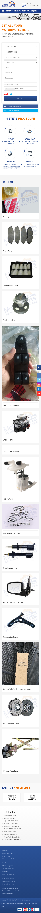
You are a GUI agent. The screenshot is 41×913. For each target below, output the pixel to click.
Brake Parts (7, 251)
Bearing (6, 216)
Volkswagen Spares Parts (12, 839)
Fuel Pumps (8, 499)
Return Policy (30, 903)
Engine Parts (8, 440)
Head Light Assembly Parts (13, 829)
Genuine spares (14, 110)
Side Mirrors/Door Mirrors (13, 602)
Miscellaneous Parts (11, 533)
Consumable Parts (10, 286)
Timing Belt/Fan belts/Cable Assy (17, 689)
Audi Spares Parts (10, 816)
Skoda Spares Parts (10, 834)
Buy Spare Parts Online (11, 823)
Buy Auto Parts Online (11, 821)
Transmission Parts (11, 724)
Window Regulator (10, 771)
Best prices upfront (15, 106)
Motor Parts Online (10, 831)
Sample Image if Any (11, 84)
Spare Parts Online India (12, 837)
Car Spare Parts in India (11, 826)
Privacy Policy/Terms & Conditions (16, 903)
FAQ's (3, 903)
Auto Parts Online (9, 818)
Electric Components (11, 405)
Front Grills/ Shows (11, 452)
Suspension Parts (10, 637)
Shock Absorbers (10, 568)
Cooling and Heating (11, 320)
